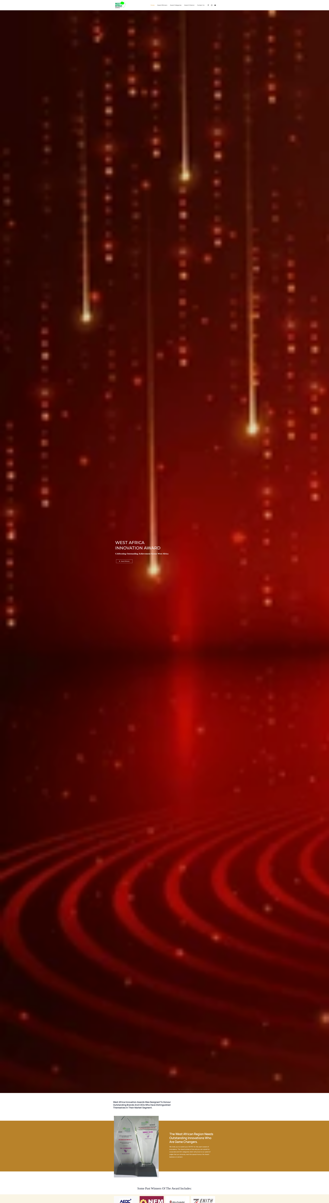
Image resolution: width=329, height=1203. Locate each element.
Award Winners (162, 5)
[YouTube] (215, 5)
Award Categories (175, 5)
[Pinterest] (208, 5)
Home (152, 5)
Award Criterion (189, 5)
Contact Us (200, 5)
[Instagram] (211, 5)
